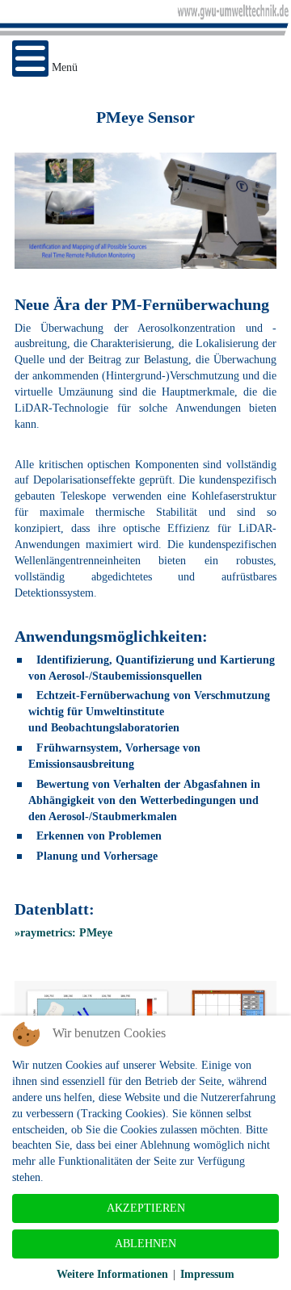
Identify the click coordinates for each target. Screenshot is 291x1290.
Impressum (207, 1274)
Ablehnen (145, 1244)
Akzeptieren (146, 1208)
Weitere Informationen (112, 1274)
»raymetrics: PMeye (63, 933)
